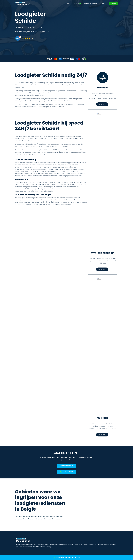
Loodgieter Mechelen (39, 519)
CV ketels (103, 4)
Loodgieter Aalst (25, 519)
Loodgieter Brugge (48, 516)
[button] (102, 104)
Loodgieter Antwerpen (22, 516)
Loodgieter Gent (36, 516)
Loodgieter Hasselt (53, 519)
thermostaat (40, 184)
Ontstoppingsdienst (90, 4)
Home (68, 4)
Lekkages (76, 4)
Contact (113, 4)
